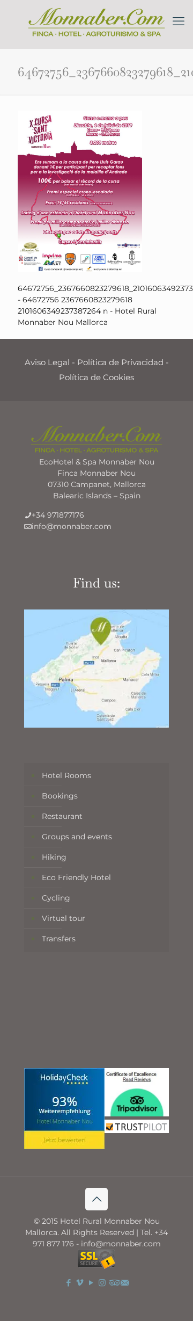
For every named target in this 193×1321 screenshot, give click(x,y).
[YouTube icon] (91, 1283)
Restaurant (62, 816)
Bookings (60, 796)
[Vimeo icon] (80, 1283)
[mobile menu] (178, 21)
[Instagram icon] (102, 1283)
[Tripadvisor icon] (113, 1283)
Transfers (59, 938)
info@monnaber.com (72, 526)
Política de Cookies (96, 377)
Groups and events (77, 836)
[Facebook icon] (68, 1283)
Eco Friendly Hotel (76, 877)
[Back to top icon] (96, 1199)
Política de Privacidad (120, 362)
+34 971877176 (58, 515)
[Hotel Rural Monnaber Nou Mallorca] (96, 21)
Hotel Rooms (66, 775)
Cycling (56, 898)
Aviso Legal (47, 362)
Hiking (54, 857)
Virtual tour (63, 918)
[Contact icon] (125, 1283)
